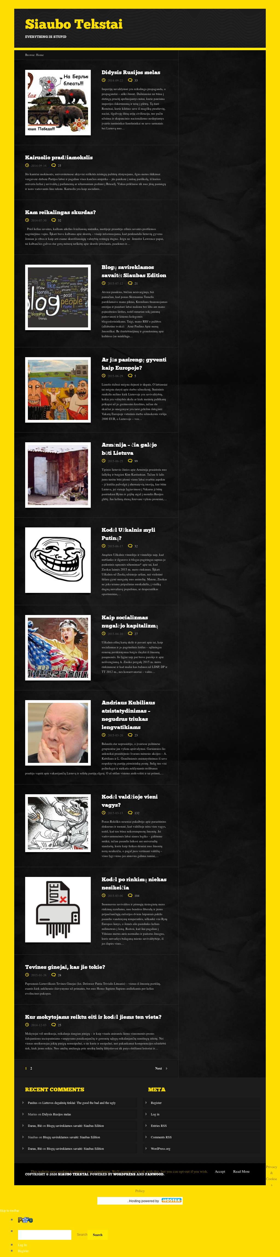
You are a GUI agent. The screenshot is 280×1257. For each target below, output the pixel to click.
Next (158, 1068)
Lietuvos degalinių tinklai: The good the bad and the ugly (79, 1102)
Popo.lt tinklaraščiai (112, 1201)
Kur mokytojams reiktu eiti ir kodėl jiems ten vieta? (93, 1017)
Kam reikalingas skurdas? (60, 212)
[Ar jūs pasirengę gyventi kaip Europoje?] (58, 391)
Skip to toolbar (9, 1210)
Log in (155, 1114)
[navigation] (140, 1235)
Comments (161, 1137)
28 (59, 975)
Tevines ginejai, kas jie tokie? (65, 967)
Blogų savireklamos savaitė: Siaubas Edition (75, 1125)
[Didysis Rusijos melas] (58, 104)
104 (137, 896)
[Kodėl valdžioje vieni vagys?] (58, 824)
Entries (159, 1125)
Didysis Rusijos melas (131, 72)
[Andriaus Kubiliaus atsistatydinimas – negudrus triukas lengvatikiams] (58, 734)
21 (136, 283)
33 (136, 80)
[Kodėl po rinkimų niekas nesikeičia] (58, 911)
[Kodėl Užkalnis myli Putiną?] (58, 561)
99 (136, 461)
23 (136, 735)
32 (59, 220)
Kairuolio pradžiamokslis (59, 157)
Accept (220, 1171)
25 (59, 165)
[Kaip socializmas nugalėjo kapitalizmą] (58, 649)
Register (156, 1102)
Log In (22, 1245)
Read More (241, 1171)
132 (137, 813)
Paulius (32, 1102)
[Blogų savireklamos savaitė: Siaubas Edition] (58, 299)
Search (82, 1235)
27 (136, 634)
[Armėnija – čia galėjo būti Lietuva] (58, 476)
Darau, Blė (35, 1125)
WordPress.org (160, 1148)
